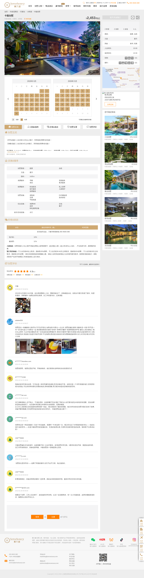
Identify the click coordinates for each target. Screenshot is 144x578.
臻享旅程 (77, 6)
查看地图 (28, 19)
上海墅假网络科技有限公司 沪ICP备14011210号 (76, 574)
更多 (136, 58)
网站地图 (72, 561)
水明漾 (29, 12)
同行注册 (72, 565)
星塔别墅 (108, 218)
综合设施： (22, 204)
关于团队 (72, 554)
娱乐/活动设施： (20, 212)
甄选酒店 (49, 6)
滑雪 (67, 6)
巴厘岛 (22, 12)
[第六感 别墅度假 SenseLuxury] (14, 5)
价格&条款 (52, 126)
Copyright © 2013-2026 (54, 574)
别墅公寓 (38, 6)
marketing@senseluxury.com (49, 556)
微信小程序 (122, 3)
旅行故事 (103, 6)
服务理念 (72, 559)
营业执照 (94, 574)
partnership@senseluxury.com (49, 563)
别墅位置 (72, 126)
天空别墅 (108, 246)
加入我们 (72, 563)
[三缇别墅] (121, 135)
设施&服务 (33, 126)
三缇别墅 (108, 137)
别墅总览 (13, 126)
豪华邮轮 (59, 6)
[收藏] (133, 17)
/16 (95, 72)
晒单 (95, 6)
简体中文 (100, 3)
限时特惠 (87, 6)
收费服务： (22, 187)
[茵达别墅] (121, 189)
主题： (23, 172)
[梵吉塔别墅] (121, 162)
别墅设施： (22, 195)
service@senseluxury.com (17, 563)
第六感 (34, 538)
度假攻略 (113, 6)
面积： (23, 176)
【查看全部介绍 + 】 (13, 152)
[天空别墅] (121, 243)
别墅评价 (92, 126)
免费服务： (22, 180)
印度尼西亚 (14, 12)
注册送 (93, 3)
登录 (87, 3)
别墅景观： (22, 168)
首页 (30, 6)
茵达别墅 (108, 191)
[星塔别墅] (121, 216)
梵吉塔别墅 (109, 164)
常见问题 (113, 3)
